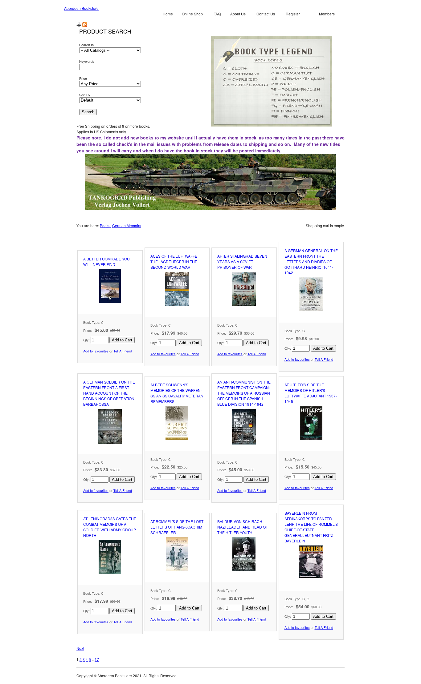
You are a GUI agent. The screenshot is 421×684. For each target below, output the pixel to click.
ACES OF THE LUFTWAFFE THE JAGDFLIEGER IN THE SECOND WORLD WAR (173, 261)
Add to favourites (95, 350)
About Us (238, 13)
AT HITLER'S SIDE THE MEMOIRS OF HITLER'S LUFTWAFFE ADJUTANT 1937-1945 (310, 393)
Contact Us (265, 13)
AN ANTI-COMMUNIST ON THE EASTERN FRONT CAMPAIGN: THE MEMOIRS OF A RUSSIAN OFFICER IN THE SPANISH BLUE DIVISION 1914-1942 (244, 393)
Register (293, 13)
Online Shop (192, 13)
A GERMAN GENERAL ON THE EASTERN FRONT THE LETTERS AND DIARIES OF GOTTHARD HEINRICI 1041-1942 (311, 261)
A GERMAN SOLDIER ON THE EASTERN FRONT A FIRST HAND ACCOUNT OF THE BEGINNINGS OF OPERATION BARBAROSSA (109, 393)
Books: (105, 225)
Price (83, 78)
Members (327, 13)
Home (168, 13)
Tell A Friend (122, 350)
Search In (86, 44)
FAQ (217, 13)
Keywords (86, 61)
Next (80, 648)
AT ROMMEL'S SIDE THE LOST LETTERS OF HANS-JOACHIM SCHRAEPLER (176, 527)
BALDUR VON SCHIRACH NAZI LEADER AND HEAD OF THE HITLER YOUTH (242, 527)
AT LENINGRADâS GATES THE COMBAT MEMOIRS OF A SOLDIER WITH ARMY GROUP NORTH (109, 527)
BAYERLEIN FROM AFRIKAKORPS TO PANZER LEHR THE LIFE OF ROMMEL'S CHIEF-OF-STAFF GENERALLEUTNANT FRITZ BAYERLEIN (311, 526)
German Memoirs (126, 225)
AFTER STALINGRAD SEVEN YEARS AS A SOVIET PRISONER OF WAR (242, 261)
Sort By (84, 94)
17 (97, 659)
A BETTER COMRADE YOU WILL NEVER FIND (106, 261)
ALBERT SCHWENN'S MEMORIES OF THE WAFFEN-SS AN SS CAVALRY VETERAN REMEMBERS (176, 393)
